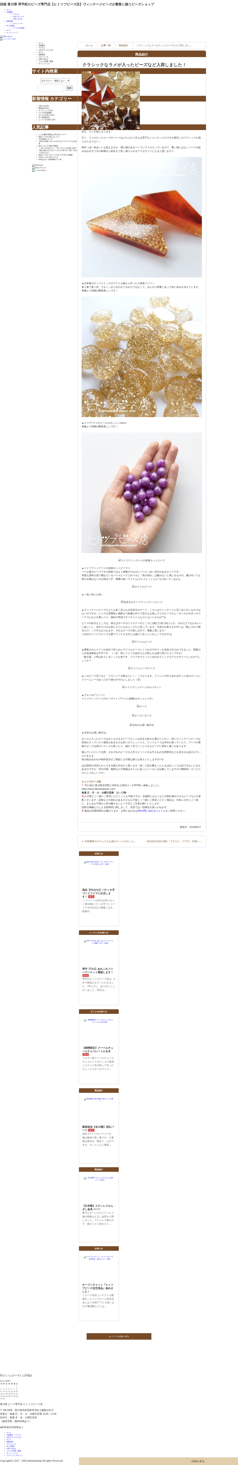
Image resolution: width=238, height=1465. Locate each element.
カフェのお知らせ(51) (46, 115)
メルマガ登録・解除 (46, 61)
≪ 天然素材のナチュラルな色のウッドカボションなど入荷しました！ (120, 841)
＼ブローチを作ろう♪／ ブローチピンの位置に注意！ (58, 148)
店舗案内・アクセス (13, 1435)
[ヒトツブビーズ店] (8, 40)
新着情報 (9, 21)
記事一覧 (106, 45)
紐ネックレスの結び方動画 (48, 146)
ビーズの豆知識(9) (45, 113)
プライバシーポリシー (14, 1455)
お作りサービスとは (46, 50)
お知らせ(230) (44, 106)
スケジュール (18, 23)
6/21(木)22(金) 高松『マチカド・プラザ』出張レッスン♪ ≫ (179, 841)
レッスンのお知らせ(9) (47, 119)
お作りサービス (18, 17)
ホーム (8, 10)
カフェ (8, 30)
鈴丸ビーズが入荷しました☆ (49, 137)
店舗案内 (9, 12)
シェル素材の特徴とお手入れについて (52, 134)
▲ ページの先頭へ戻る (119, 1336)
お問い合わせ (18, 19)
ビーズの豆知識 (18, 28)
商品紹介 (124, 45)
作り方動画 (10, 26)
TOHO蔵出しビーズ (46, 139)
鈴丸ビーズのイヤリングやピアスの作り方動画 (56, 155)
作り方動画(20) (44, 117)
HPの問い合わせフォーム (151, 810)
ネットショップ (12, 32)
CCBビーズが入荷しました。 (49, 157)
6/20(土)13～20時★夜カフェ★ (50, 159)
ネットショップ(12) (46, 110)
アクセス (16, 14)
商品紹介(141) (44, 108)
